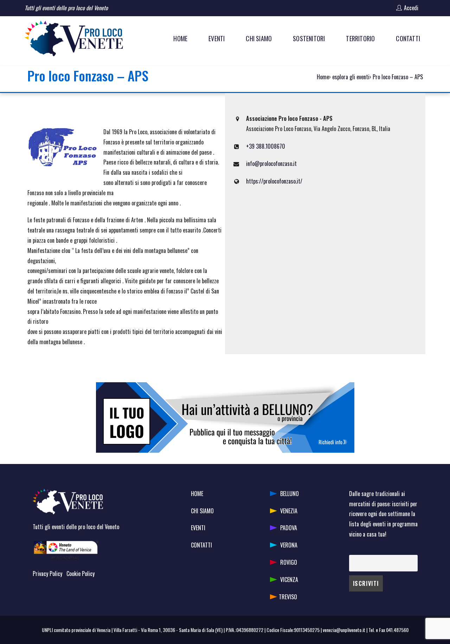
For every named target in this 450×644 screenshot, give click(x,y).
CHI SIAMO (202, 511)
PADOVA (288, 528)
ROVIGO (288, 562)
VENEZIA (288, 511)
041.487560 (397, 629)
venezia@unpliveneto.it (344, 629)
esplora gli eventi (350, 77)
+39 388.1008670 (265, 146)
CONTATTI (201, 545)
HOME (197, 493)
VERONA (288, 545)
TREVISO (288, 597)
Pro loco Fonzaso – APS (398, 77)
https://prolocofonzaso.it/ (274, 181)
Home (323, 77)
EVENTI (198, 528)
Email (354, 550)
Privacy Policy (47, 573)
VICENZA (289, 579)
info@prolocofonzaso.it (271, 163)
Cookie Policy (80, 573)
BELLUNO (289, 493)
